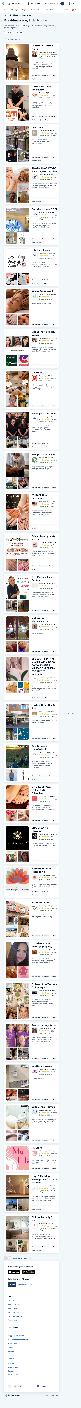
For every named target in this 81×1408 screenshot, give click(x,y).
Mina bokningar (14, 1304)
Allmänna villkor (14, 1375)
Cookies (11, 1371)
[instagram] (9, 1386)
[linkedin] (15, 1386)
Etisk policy (12, 1363)
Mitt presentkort (14, 1312)
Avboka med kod (14, 1320)
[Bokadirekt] (3, 3)
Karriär (10, 1347)
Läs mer (12, 1284)
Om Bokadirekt (13, 1332)
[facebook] (20, 1386)
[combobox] (16, 3)
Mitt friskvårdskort (15, 1316)
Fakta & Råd (12, 1343)
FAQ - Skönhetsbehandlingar (18, 1340)
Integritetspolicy (14, 1367)
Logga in (11, 1300)
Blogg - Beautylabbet (16, 1336)
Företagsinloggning (25, 1284)
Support (11, 1351)
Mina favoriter (13, 1308)
